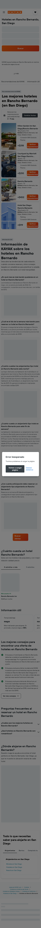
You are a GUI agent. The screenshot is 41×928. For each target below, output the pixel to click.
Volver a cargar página (15, 469)
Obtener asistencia (29, 469)
